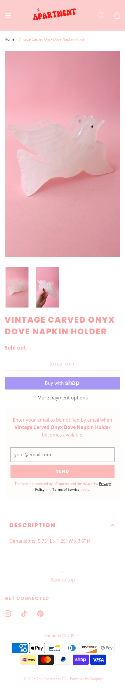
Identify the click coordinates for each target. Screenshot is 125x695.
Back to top (62, 580)
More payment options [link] (63, 397)
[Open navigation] (8, 15)
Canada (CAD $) (59, 635)
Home (10, 39)
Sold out (62, 364)
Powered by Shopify (86, 678)
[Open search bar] (101, 15)
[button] (17, 287)
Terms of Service (66, 489)
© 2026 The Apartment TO (45, 678)
